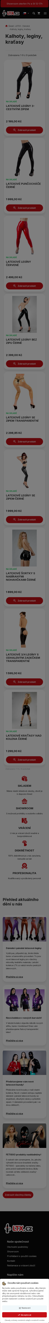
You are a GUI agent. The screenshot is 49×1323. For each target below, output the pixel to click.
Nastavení (24, 1308)
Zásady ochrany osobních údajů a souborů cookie (25, 1320)
